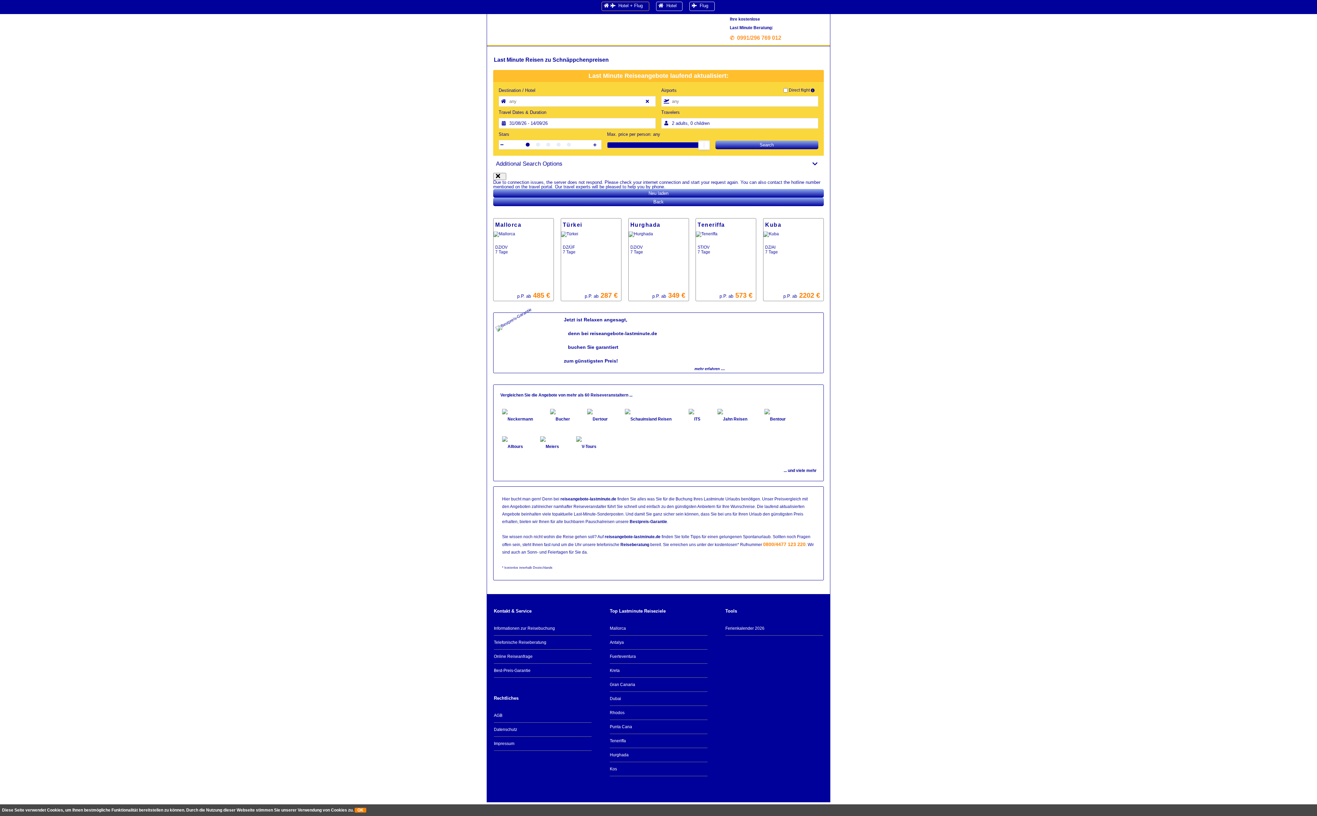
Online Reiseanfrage (513, 656)
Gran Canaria (622, 684)
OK (360, 810)
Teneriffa (618, 740)
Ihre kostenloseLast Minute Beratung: (757, 29)
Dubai (615, 698)
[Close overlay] (499, 176)
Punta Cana (621, 726)
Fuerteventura (623, 656)
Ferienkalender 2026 (744, 628)
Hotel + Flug (629, 5)
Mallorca (618, 628)
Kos (613, 769)
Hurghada (619, 755)
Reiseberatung (634, 544)
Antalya (617, 642)
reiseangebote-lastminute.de (588, 499)
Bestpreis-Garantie (648, 521)
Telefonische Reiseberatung (520, 642)
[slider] (704, 145)
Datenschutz (505, 729)
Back (658, 201)
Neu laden (658, 193)
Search (767, 144)
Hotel (670, 5)
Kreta (615, 670)
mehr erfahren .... (710, 369)
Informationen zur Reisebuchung (524, 628)
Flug (702, 5)
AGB (498, 715)
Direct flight (799, 90)
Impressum (504, 743)
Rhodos (617, 712)
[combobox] (577, 101)
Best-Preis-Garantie (512, 670)
